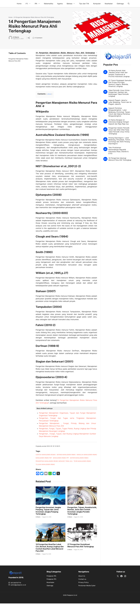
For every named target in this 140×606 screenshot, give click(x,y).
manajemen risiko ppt (61, 458)
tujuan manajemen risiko (45, 464)
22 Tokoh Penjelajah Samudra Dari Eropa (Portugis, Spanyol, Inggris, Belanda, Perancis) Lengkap (119, 83)
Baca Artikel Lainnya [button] (44, 408)
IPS (27, 4)
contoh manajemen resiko (46, 454)
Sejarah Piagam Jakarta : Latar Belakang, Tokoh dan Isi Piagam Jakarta (119, 102)
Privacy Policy (83, 582)
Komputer (97, 4)
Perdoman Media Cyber (87, 586)
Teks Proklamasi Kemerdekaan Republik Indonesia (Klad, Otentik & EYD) (118, 150)
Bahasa (69, 4)
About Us (81, 576)
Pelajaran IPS (51, 579)
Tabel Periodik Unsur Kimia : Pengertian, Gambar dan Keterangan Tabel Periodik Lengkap (119, 93)
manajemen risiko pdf (44, 458)
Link (34, 38)
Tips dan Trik (84, 4)
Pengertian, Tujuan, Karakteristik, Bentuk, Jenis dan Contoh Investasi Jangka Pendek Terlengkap (82, 510)
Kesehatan (109, 4)
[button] (128, 4)
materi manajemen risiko (79, 458)
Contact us (82, 579)
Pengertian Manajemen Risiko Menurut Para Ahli (18, 60)
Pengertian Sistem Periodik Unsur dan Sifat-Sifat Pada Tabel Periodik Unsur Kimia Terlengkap (118, 131)
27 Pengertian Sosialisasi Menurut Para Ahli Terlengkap (80, 545)
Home (19, 4)
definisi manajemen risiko (66, 454)
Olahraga (120, 4)
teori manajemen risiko (82, 461)
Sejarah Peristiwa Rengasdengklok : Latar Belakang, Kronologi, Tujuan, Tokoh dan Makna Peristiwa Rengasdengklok (119, 112)
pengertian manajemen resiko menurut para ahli (54, 461)
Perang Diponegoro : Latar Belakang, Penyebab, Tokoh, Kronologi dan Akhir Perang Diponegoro (119, 141)
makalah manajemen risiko (87, 454)
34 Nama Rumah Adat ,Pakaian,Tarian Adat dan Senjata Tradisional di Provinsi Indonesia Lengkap (119, 73)
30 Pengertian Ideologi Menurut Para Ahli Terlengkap (119, 159)
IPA (36, 4)
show (49, 94)
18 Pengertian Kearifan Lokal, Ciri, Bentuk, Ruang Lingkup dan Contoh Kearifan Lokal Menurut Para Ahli (50, 547)
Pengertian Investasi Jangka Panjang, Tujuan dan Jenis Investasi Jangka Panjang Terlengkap (48, 510)
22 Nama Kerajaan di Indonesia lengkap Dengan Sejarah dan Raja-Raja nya (118, 122)
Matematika (48, 4)
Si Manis (16, 37)
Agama (60, 4)
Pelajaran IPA (51, 576)
